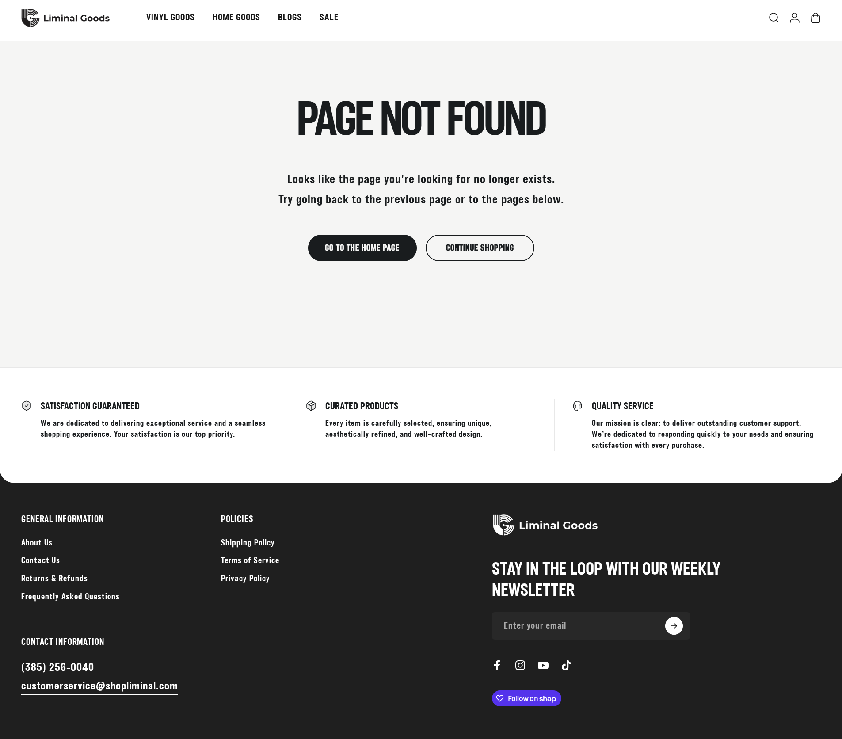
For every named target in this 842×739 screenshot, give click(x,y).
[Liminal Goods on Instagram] (520, 665)
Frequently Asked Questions (70, 597)
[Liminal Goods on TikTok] (566, 665)
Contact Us (40, 561)
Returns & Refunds (54, 579)
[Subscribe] (674, 626)
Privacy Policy (245, 579)
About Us (37, 543)
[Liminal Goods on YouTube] (543, 665)
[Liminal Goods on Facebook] (497, 665)
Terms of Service (250, 561)
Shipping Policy (248, 543)
